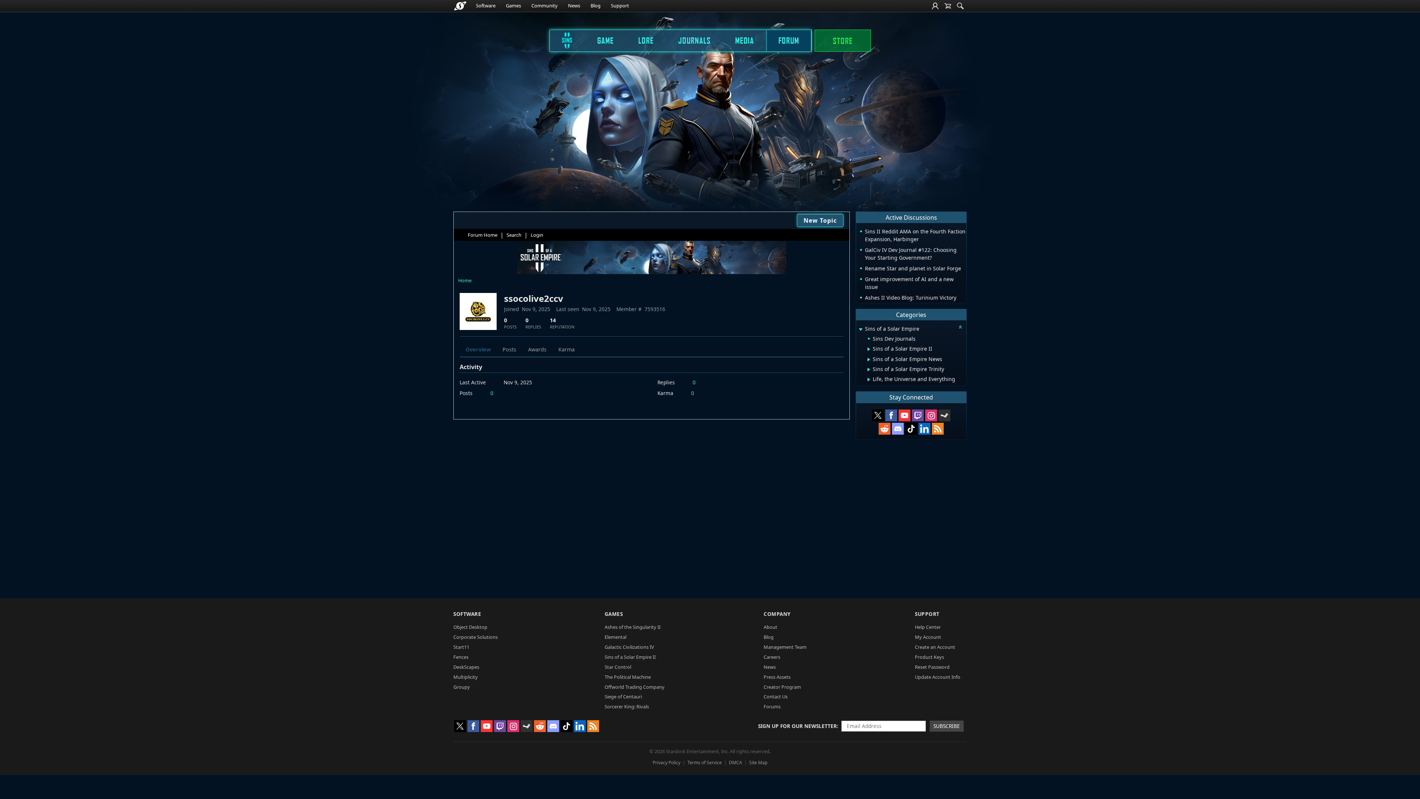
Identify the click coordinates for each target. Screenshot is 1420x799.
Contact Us (776, 696)
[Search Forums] (960, 6)
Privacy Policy (666, 762)
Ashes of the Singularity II (632, 627)
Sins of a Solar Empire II (630, 657)
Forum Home (482, 235)
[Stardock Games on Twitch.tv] (917, 415)
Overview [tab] (478, 349)
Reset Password (932, 667)
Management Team (785, 647)
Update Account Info (937, 677)
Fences (461, 657)
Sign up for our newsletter (797, 725)
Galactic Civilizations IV (629, 647)
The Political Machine (628, 677)
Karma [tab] (566, 349)
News (574, 5)
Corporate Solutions (475, 637)
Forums (772, 706)
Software (486, 5)
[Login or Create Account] (935, 6)
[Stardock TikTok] (911, 428)
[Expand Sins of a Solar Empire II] (869, 349)
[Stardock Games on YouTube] (904, 415)
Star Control (618, 667)
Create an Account (935, 647)
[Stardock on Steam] (944, 415)
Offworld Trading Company (635, 687)
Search (514, 235)
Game (605, 40)
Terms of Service (704, 762)
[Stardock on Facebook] (891, 415)
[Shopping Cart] (947, 6)
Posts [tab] (509, 349)
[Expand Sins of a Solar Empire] (860, 329)
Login (537, 235)
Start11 (461, 647)
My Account (928, 637)
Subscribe (946, 725)
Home (464, 280)
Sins (562, 40)
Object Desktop (470, 627)
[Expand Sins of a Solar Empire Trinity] (869, 369)
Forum (788, 40)
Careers (772, 657)
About (770, 627)
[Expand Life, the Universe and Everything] (869, 379)
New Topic (820, 220)
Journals (694, 40)
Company (777, 613)
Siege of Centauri (623, 696)
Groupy (461, 687)
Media (744, 40)
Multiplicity (465, 677)
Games (513, 5)
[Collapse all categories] (960, 327)
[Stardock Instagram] (931, 415)
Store (843, 40)
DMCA (735, 762)
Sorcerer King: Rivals (627, 706)
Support (620, 5)
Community (544, 5)
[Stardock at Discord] (898, 428)
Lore (646, 40)
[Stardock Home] (460, 5)
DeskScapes (466, 667)
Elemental (615, 637)
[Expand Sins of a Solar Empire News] (869, 359)
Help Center (928, 627)
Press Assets (777, 677)
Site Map (758, 762)
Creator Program (782, 687)
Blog (596, 5)
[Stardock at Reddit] (884, 428)
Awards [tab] (537, 349)
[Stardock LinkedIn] (924, 428)
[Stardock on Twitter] (878, 415)
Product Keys (929, 657)
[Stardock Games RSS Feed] (937, 428)
